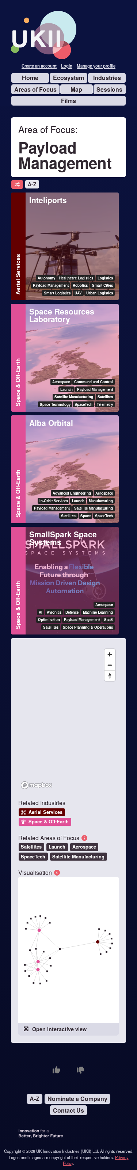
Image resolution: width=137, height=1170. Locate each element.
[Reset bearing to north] (109, 675)
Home (30, 77)
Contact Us (68, 1110)
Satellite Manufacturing (78, 856)
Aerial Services (18, 274)
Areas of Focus (35, 89)
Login (66, 66)
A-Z (32, 184)
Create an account (39, 66)
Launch (57, 846)
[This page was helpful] (56, 1070)
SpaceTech (33, 856)
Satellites (31, 846)
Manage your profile (96, 66)
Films (68, 100)
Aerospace (84, 846)
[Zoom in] (109, 654)
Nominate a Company (77, 1098)
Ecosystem (68, 77)
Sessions (109, 89)
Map (76, 89)
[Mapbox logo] (36, 785)
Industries (107, 77)
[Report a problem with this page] (81, 1070)
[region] (68, 718)
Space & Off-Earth (18, 382)
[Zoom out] (109, 665)
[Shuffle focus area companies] (17, 184)
